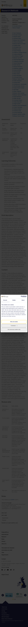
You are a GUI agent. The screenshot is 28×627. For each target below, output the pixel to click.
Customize (13, 325)
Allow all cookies (14, 321)
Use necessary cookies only (14, 329)
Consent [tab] (5, 300)
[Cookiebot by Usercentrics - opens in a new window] (21, 296)
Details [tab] (14, 300)
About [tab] (23, 300)
